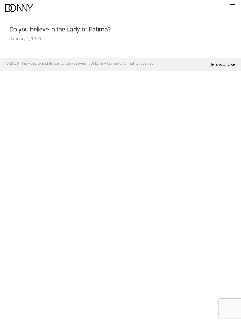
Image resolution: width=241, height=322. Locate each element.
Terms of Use (222, 64)
